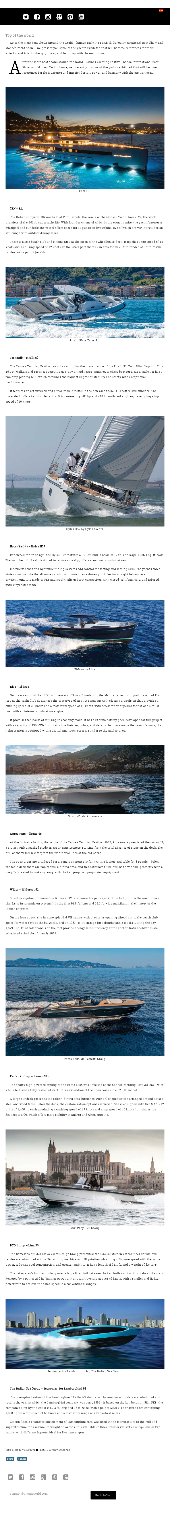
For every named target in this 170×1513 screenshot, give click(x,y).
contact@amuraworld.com (29, 1493)
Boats (10, 1458)
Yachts (22, 1458)
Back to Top (103, 1495)
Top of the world (20, 35)
